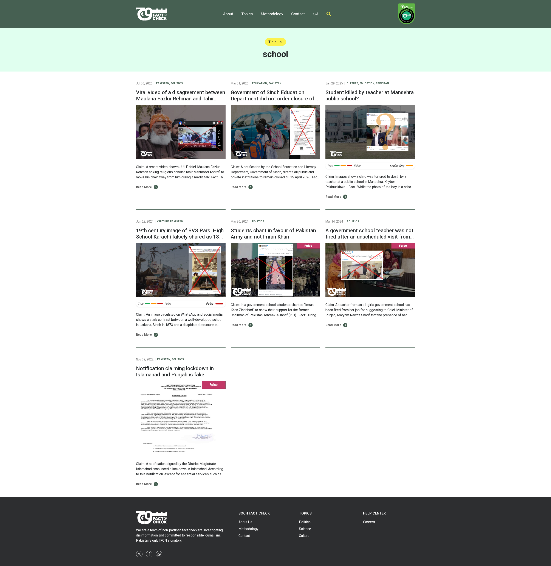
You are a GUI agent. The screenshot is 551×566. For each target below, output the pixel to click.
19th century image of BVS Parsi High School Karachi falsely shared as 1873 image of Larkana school (180, 237)
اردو (315, 12)
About (228, 14)
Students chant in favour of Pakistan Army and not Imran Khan (273, 234)
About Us (245, 522)
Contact (298, 14)
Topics (247, 14)
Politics (176, 83)
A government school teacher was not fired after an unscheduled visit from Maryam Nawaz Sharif (369, 237)
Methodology (272, 14)
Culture (352, 83)
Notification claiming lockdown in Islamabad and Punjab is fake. (175, 371)
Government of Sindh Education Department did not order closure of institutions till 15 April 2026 (272, 98)
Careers (369, 522)
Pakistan (162, 83)
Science (305, 529)
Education (259, 83)
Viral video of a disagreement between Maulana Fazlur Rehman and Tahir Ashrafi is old (180, 98)
